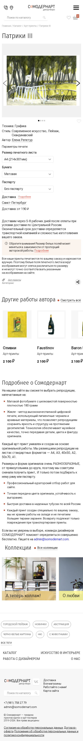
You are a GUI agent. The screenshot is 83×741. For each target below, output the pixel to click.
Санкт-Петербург (14, 203)
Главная (6, 26)
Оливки (9, 348)
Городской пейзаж (15, 624)
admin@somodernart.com (51, 539)
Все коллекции (47, 548)
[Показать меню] (74, 8)
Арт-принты (30, 26)
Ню (40, 634)
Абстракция (61, 624)
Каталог (17, 26)
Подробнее (24, 196)
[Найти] (44, 18)
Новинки (41, 624)
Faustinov (45, 348)
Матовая (10, 174)
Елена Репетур (22, 140)
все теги (6, 643)
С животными (58, 634)
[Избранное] (69, 17)
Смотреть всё (71, 300)
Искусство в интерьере (60, 653)
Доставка (49, 680)
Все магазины (52, 683)
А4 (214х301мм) (15, 159)
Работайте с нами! (55, 687)
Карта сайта (51, 690)
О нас (75, 659)
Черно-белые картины (17, 634)
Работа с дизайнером (21, 659)
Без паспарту (13, 189)
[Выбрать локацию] (11, 8)
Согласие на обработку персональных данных (33, 727)
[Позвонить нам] (6, 8)
